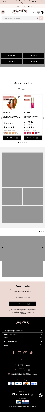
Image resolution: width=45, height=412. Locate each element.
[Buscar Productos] (41, 18)
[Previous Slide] (1, 118)
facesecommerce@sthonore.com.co (24, 374)
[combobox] (22, 18)
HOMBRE (28, 6)
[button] (4, 133)
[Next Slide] (43, 118)
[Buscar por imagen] (37, 18)
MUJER (16, 6)
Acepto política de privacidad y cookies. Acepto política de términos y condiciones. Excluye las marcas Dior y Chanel (23, 311)
